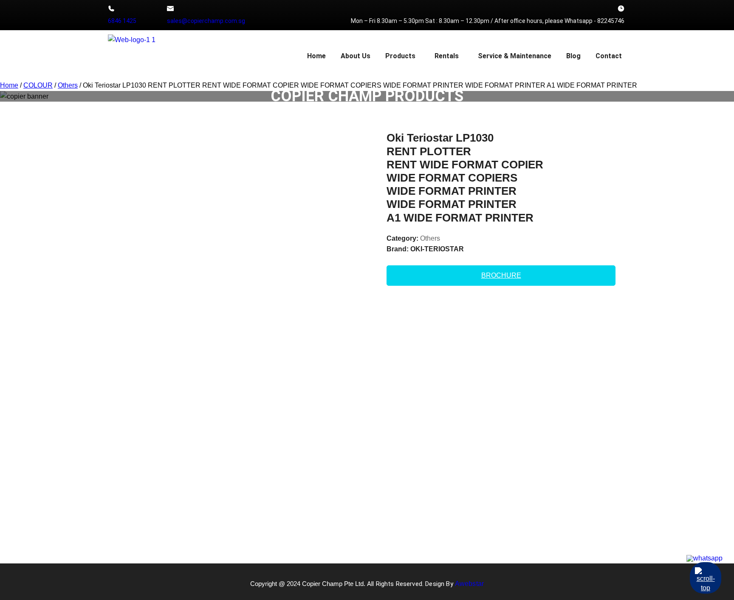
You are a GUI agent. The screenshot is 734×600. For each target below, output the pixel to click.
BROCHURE (501, 275)
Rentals (447, 56)
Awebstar (469, 583)
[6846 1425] (111, 8)
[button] (402, 56)
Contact (609, 56)
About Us (355, 56)
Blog (573, 56)
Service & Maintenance (514, 56)
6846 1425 (122, 20)
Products (400, 56)
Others (430, 238)
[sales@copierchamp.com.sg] (170, 8)
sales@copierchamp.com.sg (206, 20)
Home (316, 56)
